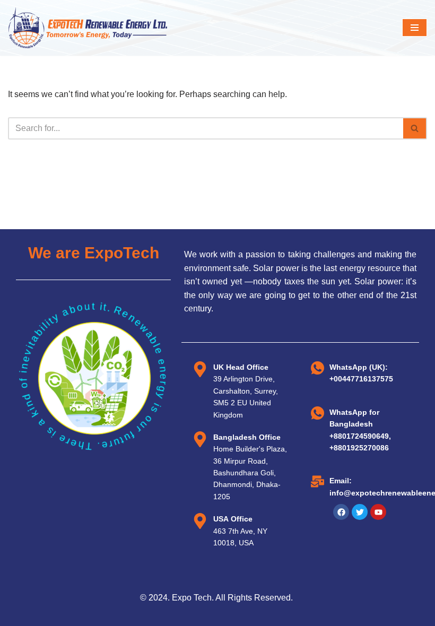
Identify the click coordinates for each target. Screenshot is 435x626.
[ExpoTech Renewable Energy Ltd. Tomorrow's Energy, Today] (87, 27)
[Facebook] (341, 512)
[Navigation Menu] (414, 28)
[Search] (415, 128)
